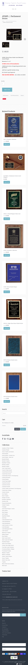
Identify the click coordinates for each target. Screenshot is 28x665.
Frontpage (4, 506)
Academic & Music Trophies (7, 448)
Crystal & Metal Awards (7, 470)
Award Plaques (5, 453)
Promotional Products (6, 550)
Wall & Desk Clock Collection (8, 563)
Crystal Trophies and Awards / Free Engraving (11, 488)
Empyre (15, 662)
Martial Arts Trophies (6, 532)
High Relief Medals (6, 516)
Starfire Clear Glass (6, 560)
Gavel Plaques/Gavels (14, 95)
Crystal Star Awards (6, 483)
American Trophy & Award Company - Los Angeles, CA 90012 (15, 661)
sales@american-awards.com (11, 597)
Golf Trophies (5, 514)
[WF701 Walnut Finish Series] (14, 345)
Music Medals (5, 536)
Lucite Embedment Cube (7, 519)
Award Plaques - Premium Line (8, 455)
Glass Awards (5, 510)
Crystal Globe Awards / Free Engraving (10, 475)
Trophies (4, 561)
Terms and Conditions (6, 632)
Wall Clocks (4, 565)
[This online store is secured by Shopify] (14, 657)
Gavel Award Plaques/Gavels (11, 21)
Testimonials (4, 634)
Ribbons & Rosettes (6, 554)
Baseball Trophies (6, 461)
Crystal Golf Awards (6, 477)
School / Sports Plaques (7, 556)
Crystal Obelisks (5, 479)
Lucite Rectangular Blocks (7, 528)
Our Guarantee (5, 629)
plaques (22, 95)
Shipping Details (5, 631)
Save (5, 98)
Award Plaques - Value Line (7, 457)
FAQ (3, 636)
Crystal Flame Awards (6, 473)
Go (23, 614)
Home (3, 21)
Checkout (23, 429)
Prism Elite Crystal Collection (8, 547)
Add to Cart (7, 89)
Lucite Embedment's (6, 521)
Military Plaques (5, 534)
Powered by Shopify (20, 662)
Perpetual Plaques (6, 541)
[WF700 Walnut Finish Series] (14, 382)
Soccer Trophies (5, 558)
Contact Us (4, 627)
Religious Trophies (6, 552)
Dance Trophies (5, 495)
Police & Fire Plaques (6, 543)
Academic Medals (5, 450)
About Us (4, 623)
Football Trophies (5, 505)
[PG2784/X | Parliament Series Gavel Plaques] (14, 161)
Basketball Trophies (6, 462)
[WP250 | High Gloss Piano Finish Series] (14, 309)
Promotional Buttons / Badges (8, 549)
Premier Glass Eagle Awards (8, 545)
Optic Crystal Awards (6, 538)
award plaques (5, 95)
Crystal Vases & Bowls (6, 490)
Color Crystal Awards (6, 468)
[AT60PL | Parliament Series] (5, 44)
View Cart (17, 429)
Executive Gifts (5, 501)
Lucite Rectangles (5, 527)
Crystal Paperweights (6, 481)
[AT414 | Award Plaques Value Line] (14, 199)
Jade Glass (4, 517)
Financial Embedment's (6, 503)
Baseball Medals (5, 459)
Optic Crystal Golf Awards (7, 539)
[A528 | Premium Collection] (14, 236)
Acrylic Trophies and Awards (8, 451)
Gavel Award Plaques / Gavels (8, 508)
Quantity (3, 81)
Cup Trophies (5, 494)
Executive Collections (6, 499)
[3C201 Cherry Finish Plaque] (14, 272)
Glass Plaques (5, 512)
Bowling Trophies (5, 464)
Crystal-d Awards (5, 492)
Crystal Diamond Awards (7, 472)
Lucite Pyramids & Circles (7, 525)
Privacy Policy (5, 625)
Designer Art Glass (6, 497)
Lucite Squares (5, 530)
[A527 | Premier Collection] (14, 125)
